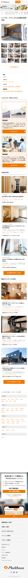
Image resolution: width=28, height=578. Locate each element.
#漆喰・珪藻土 (20, 199)
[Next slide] (27, 7)
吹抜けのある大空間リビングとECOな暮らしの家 (11, 376)
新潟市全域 (3, 399)
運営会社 (4, 547)
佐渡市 (2, 437)
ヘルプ (3, 549)
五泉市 (16, 408)
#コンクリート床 (5, 200)
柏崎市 (12, 419)
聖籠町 (7, 410)
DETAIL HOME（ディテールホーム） (9, 301)
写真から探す (5, 526)
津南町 (13, 422)
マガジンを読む (6, 540)
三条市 (7, 419)
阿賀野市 (22, 408)
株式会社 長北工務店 (6, 257)
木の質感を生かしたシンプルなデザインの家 (10, 235)
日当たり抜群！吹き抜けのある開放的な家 (13, 91)
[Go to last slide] (1, 7)
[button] (14, 131)
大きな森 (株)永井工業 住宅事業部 (11, 12)
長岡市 (2, 419)
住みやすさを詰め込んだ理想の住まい (9, 267)
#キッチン (4, 309)
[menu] (26, 2)
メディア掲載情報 (6, 552)
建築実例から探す (7, 522)
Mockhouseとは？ (6, 544)
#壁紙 (15, 232)
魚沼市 (13, 421)
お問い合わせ (5, 555)
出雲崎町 (3, 422)
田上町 (23, 421)
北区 (9, 399)
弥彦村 (12, 410)
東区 (12, 399)
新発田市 (3, 408)
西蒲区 (15, 401)
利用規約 (4, 557)
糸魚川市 (8, 430)
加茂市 (22, 419)
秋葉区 (2, 401)
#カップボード (17, 309)
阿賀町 (16, 410)
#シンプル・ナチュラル (8, 81)
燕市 (12, 408)
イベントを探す (6, 535)
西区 (11, 401)
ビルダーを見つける (7, 531)
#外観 (3, 374)
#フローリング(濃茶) (19, 232)
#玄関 (4, 76)
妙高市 (13, 430)
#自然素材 (15, 199)
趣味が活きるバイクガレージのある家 (9, 344)
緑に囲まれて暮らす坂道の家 (7, 202)
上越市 (2, 430)
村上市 (8, 408)
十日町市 (3, 421)
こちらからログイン (14, 496)
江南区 (21, 399)
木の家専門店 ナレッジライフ (8, 194)
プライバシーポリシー (7, 560)
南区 (7, 401)
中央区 (16, 399)
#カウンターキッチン (10, 309)
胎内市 (2, 410)
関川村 (21, 410)
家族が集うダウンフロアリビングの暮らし (10, 312)
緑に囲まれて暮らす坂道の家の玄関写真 (12, 196)
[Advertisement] (14, 456)
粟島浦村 (3, 412)
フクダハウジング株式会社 (7, 224)
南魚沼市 (18, 421)
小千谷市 (17, 419)
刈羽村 (17, 422)
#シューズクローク (8, 265)
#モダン (15, 374)
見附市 (8, 421)
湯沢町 (8, 422)
